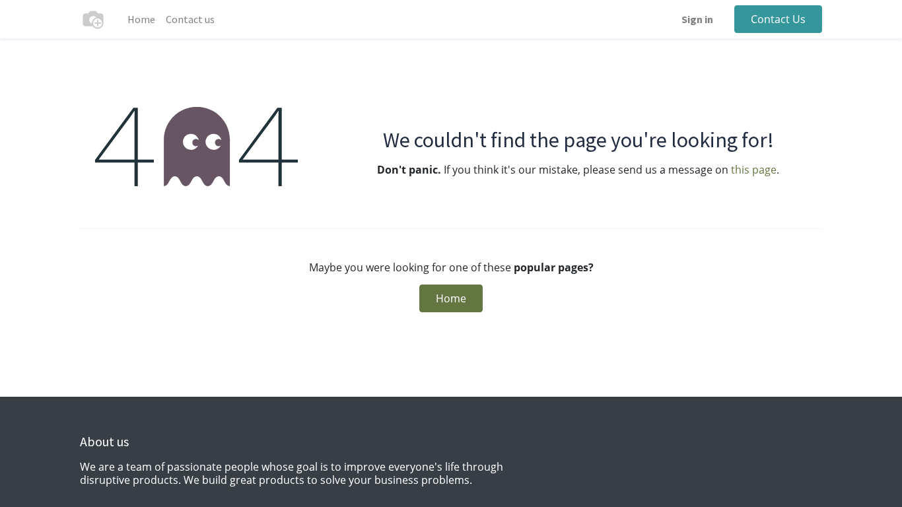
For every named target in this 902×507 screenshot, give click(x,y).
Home (451, 298)
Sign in (697, 19)
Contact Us (778, 19)
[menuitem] (141, 19)
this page (754, 169)
